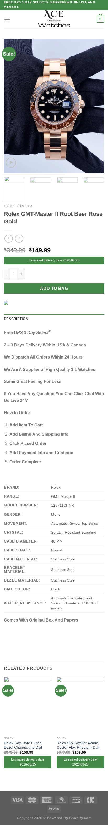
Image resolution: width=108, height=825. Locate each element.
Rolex (26, 206)
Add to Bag (54, 288)
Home (9, 206)
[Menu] (7, 19)
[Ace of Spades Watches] (54, 19)
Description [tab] (16, 319)
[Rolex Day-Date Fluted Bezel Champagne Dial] (27, 705)
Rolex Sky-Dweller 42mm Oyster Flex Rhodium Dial (78, 745)
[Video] (11, 163)
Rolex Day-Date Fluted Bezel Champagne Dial (23, 745)
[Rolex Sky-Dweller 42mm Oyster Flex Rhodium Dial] (80, 705)
